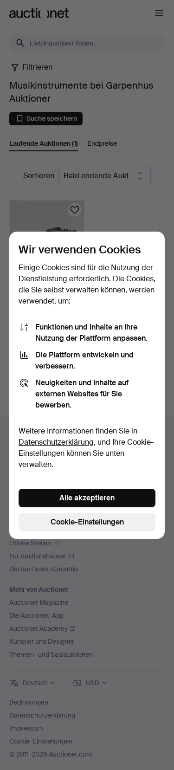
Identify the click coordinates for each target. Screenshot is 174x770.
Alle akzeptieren (87, 498)
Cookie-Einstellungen (87, 522)
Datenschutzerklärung (56, 442)
